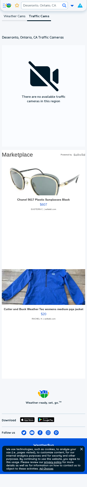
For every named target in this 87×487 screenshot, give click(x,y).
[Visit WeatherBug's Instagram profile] (48, 432)
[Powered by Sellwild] (79, 154)
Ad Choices (46, 468)
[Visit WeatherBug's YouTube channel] (32, 432)
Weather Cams (14, 16)
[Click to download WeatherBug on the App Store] (27, 420)
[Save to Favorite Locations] (17, 5)
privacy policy (53, 462)
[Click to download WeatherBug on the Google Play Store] (46, 420)
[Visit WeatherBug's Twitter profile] (23, 432)
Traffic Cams (39, 16)
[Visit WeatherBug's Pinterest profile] (56, 432)
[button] (81, 449)
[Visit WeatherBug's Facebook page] (40, 432)
